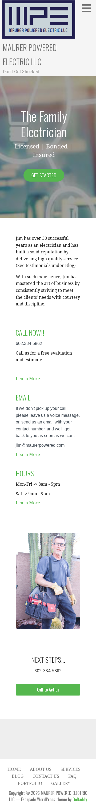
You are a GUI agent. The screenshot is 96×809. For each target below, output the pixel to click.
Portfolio (30, 783)
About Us (40, 769)
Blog (17, 776)
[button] (48, 690)
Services (71, 769)
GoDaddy (80, 799)
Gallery (60, 783)
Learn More (28, 378)
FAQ (72, 776)
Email (23, 397)
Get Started (43, 175)
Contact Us (46, 776)
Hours (25, 473)
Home (14, 769)
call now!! (30, 332)
